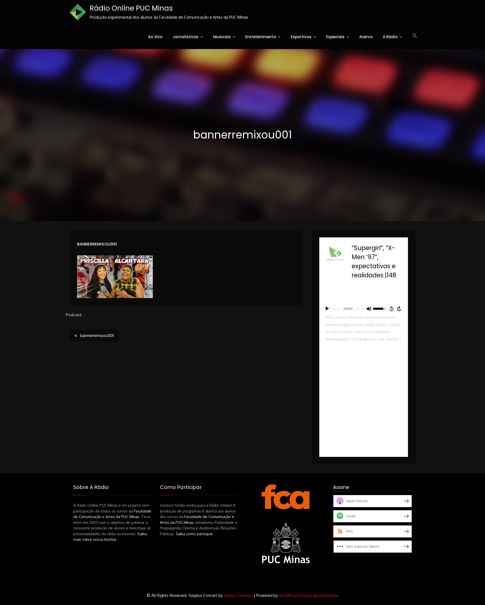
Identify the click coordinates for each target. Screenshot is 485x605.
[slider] (348, 308)
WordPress (288, 595)
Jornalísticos (186, 36)
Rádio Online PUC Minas (131, 8)
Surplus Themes (238, 595)
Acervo (366, 36)
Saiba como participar (194, 533)
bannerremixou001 (97, 244)
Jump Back (391, 308)
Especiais (335, 36)
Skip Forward (399, 308)
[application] (363, 309)
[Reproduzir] (327, 308)
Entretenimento (260, 36)
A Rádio (390, 36)
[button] (415, 36)
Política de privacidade (319, 595)
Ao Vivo (155, 36)
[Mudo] (369, 308)
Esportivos (301, 36)
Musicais (222, 36)
